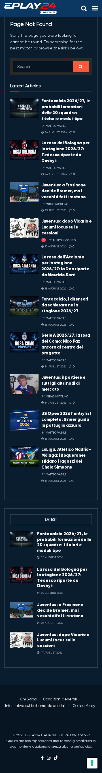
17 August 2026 (55, 246)
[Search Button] (84, 8)
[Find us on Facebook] (42, 758)
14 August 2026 (55, 366)
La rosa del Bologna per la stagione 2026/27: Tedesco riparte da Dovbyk (62, 578)
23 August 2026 (55, 210)
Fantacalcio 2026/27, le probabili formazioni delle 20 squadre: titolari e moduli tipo (64, 542)
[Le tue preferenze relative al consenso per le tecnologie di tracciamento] (92, 763)
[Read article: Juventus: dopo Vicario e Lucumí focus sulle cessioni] (24, 228)
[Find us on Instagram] (49, 758)
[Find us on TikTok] (56, 758)
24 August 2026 (55, 132)
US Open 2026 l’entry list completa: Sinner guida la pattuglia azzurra (66, 419)
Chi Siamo (28, 699)
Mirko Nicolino (57, 204)
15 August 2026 (55, 288)
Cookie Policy (84, 706)
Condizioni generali (60, 699)
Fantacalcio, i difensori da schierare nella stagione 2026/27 (64, 304)
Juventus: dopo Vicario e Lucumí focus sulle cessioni (66, 227)
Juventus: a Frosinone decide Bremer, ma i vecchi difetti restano (63, 190)
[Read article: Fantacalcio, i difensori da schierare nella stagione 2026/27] (24, 306)
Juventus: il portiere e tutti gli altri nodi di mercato (63, 383)
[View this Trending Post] (43, 240)
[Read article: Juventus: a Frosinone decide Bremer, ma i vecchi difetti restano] (24, 192)
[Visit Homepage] (30, 8)
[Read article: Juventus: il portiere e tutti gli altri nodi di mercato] (24, 384)
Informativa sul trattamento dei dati (35, 706)
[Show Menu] (95, 8)
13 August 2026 (55, 438)
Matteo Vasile (56, 125)
